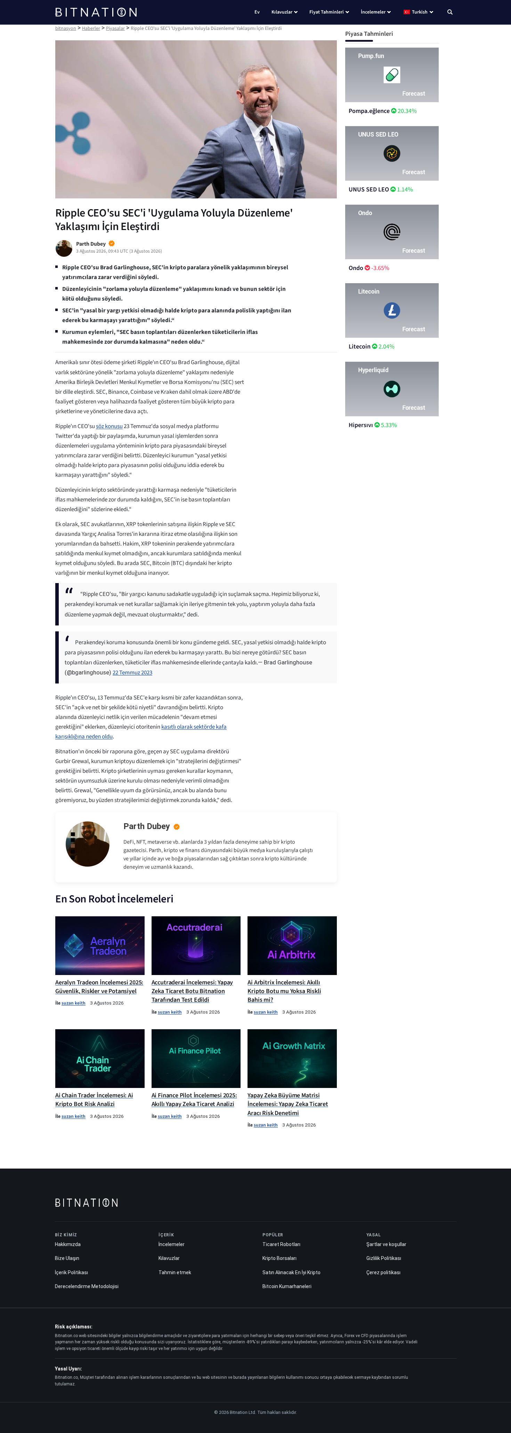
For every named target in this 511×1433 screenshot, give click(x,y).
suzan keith (74, 1003)
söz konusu (109, 426)
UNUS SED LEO (369, 189)
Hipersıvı (361, 425)
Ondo (356, 268)
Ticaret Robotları (281, 1244)
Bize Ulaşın (67, 1258)
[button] (450, 13)
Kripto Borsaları (279, 1258)
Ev (257, 12)
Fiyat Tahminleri (326, 12)
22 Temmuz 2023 (132, 673)
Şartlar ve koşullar (386, 1244)
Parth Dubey (146, 826)
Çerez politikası (383, 1272)
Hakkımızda (68, 1244)
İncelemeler (373, 12)
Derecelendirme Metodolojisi (87, 1286)
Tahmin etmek (175, 1272)
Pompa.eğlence (369, 111)
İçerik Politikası (71, 1272)
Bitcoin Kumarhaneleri (286, 1286)
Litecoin (360, 346)
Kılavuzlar (281, 12)
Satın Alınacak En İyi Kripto (291, 1272)
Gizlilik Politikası (383, 1258)
